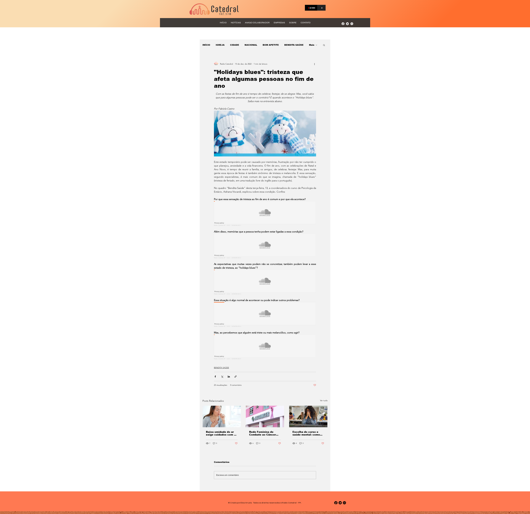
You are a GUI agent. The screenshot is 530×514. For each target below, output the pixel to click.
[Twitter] (347, 23)
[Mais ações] (314, 64)
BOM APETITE (271, 45)
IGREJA (220, 45)
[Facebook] (343, 23)
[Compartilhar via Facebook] (215, 376)
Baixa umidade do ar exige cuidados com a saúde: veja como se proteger (221, 433)
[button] (324, 45)
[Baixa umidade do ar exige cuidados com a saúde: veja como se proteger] (222, 416)
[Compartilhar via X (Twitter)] (222, 376)
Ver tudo (324, 400)
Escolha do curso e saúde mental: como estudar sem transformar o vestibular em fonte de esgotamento (307, 433)
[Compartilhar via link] (235, 376)
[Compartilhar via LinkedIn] (228, 376)
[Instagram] (351, 23)
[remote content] (265, 213)
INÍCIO (206, 45)
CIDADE (234, 45)
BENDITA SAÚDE (294, 45)
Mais (311, 45)
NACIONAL (251, 45)
